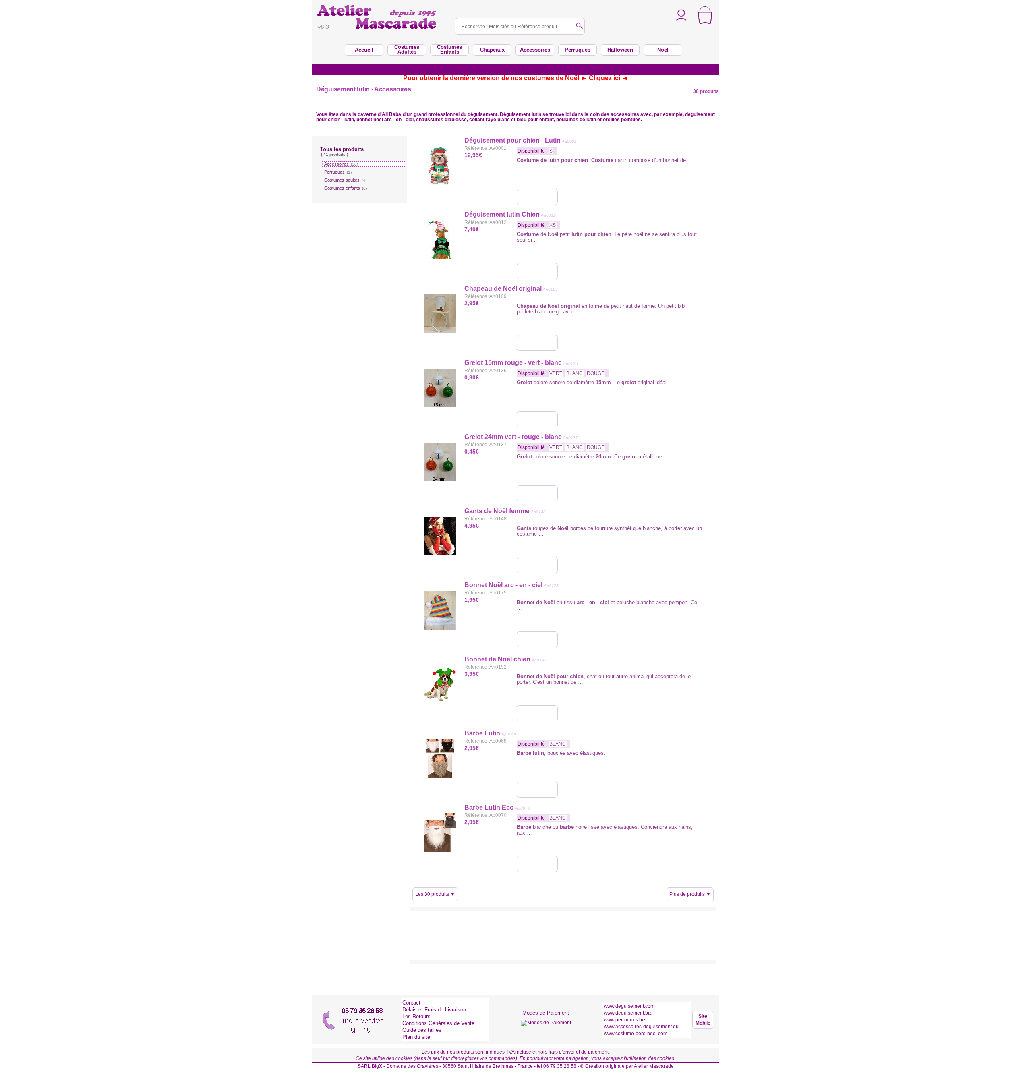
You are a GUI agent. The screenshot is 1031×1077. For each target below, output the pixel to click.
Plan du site (416, 1037)
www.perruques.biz (625, 1020)
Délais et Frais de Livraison (434, 1010)
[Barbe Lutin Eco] (537, 864)
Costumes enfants (345, 188)
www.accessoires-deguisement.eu (641, 1026)
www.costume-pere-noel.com (635, 1033)
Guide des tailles (421, 1030)
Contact (411, 1003)
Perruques (338, 172)
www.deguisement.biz (628, 1013)
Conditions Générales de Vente (438, 1023)
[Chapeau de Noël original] (537, 343)
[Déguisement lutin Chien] (537, 271)
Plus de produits (690, 894)
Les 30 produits (435, 894)
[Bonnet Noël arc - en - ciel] (537, 639)
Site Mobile (703, 1019)
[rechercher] (579, 27)
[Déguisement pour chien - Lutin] (537, 197)
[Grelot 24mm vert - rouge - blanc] (537, 493)
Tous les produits (342, 151)
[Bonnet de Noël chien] (537, 713)
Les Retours (416, 1016)
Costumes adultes (345, 180)
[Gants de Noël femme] (537, 565)
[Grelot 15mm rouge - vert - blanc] (537, 419)
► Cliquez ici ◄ (604, 78)
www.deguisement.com (629, 1006)
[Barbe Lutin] (537, 790)
